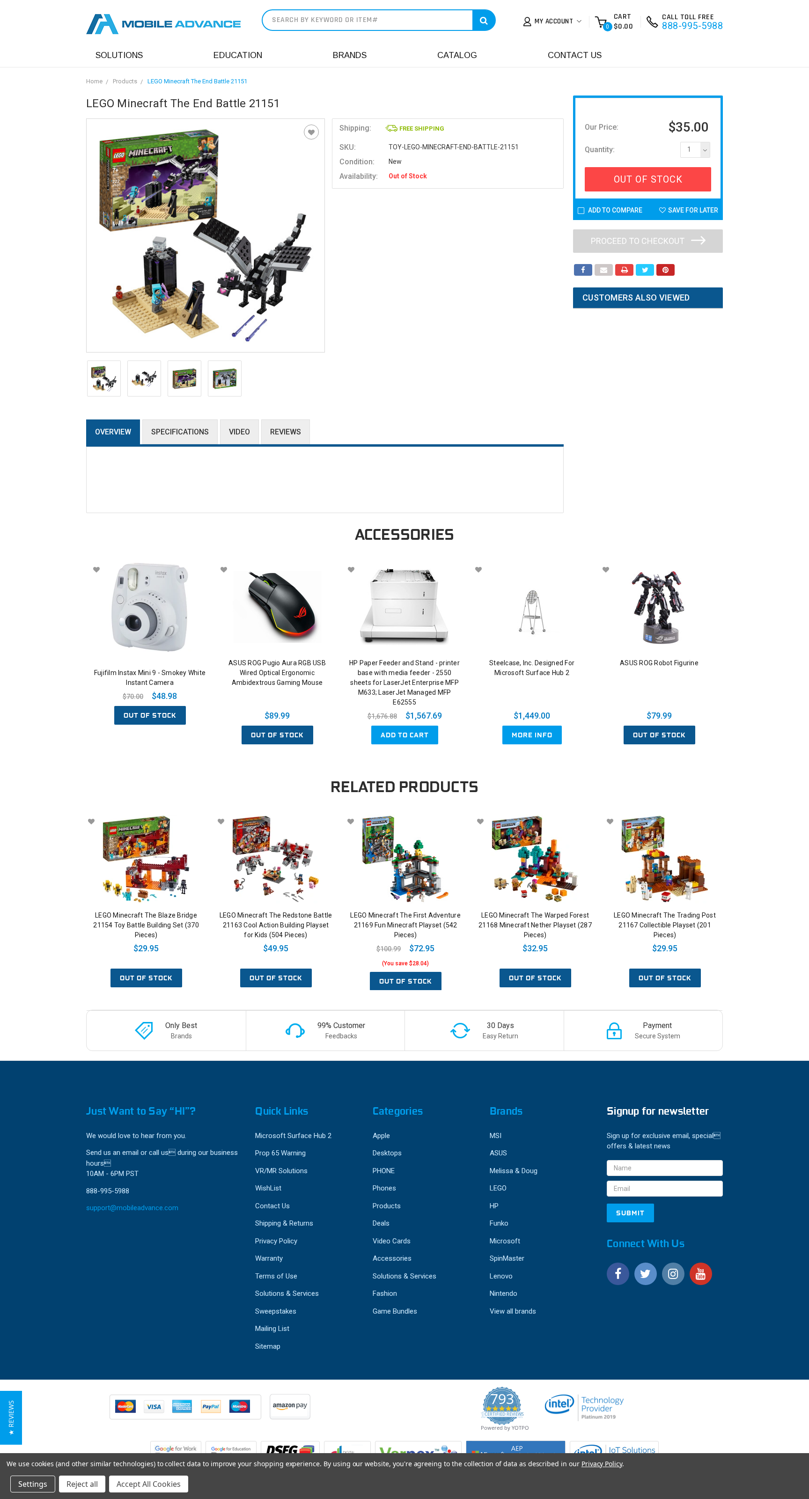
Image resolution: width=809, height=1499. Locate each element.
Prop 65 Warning (280, 1153)
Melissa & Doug (513, 1171)
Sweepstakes (275, 1311)
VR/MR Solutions (281, 1171)
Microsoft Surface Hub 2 (293, 1136)
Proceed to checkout (638, 241)
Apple (381, 1136)
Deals (381, 1223)
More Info (532, 735)
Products (125, 81)
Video (239, 431)
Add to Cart (405, 735)
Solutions (119, 55)
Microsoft (505, 1241)
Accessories (392, 1258)
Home (94, 81)
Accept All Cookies (149, 1484)
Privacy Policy (276, 1241)
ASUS (498, 1153)
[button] (11, 1418)
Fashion (385, 1293)
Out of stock (150, 715)
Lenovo (501, 1276)
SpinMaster (507, 1258)
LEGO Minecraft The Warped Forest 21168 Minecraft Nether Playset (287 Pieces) (535, 925)
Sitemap (267, 1346)
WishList (268, 1188)
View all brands (513, 1311)
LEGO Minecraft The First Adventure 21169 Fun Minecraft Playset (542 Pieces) (405, 925)
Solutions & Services (287, 1293)
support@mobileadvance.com (132, 1208)
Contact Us (575, 55)
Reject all (82, 1484)
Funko (499, 1223)
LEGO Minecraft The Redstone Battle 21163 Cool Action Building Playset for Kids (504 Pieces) (276, 925)
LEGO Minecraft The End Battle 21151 (197, 81)
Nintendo (503, 1293)
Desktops (387, 1153)
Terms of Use (276, 1276)
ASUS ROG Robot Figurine (659, 663)
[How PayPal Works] (186, 1411)
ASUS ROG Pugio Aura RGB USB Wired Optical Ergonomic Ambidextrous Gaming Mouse (277, 672)
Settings (32, 1484)
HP (494, 1206)
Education (237, 55)
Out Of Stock (648, 179)
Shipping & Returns (284, 1223)
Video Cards (392, 1241)
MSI (495, 1136)
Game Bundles (395, 1311)
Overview (113, 431)
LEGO (498, 1188)
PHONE (384, 1171)
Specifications (180, 431)
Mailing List (272, 1328)
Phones (384, 1188)
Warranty (269, 1258)
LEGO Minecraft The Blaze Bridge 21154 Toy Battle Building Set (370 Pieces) (146, 925)
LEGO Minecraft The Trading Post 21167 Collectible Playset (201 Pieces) (665, 925)
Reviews (285, 431)
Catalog (457, 55)
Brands (350, 55)
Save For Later (693, 210)
